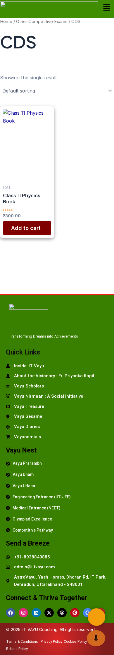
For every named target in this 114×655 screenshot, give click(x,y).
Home (6, 21)
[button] (106, 7)
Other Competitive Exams (42, 21)
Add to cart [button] (26, 228)
